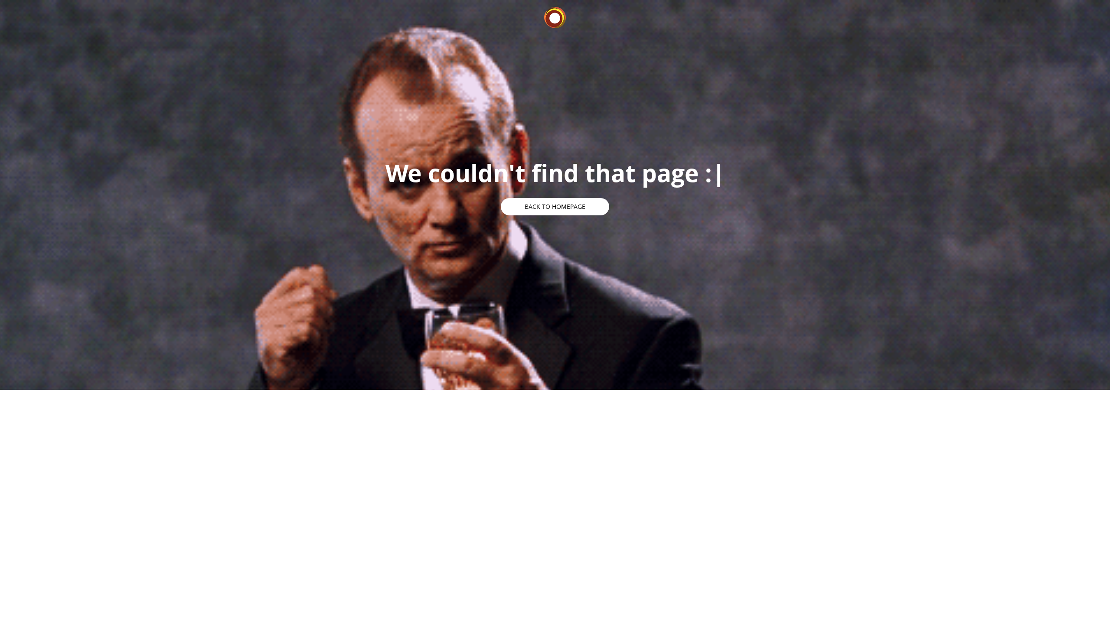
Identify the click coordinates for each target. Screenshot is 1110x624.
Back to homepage (555, 206)
